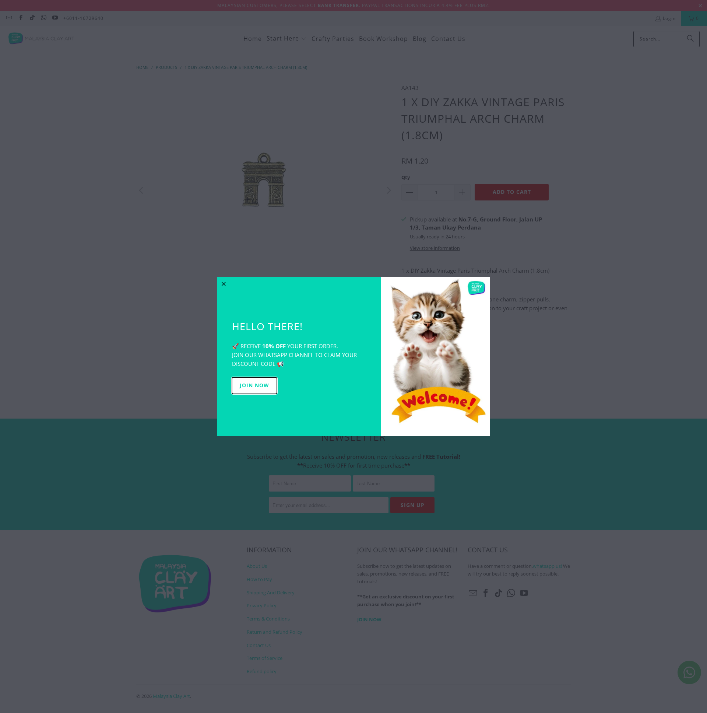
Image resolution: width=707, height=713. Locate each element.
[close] (224, 283)
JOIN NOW (254, 385)
